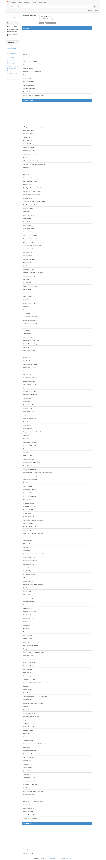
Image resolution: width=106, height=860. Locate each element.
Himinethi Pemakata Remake (31, 286)
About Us (52, 858)
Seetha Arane (26, 706)
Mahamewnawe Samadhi (30, 442)
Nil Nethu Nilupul (27, 540)
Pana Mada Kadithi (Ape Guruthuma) (33, 584)
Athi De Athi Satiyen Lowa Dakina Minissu (34, 164)
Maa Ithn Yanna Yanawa (29, 405)
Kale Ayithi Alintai (27, 337)
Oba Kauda (26, 567)
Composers (27, 2)
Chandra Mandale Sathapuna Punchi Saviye (34, 201)
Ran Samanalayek (28, 632)
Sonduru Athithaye (28, 730)
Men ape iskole (27, 500)
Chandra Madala (27, 198)
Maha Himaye (27, 439)
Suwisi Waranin (27, 760)
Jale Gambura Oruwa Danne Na (31, 316)
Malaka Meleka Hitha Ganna (30, 459)
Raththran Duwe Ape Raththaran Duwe (33, 95)
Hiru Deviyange (27, 289)
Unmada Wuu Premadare (30, 784)
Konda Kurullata (27, 371)
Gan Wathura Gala (28, 242)
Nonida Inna (26, 550)
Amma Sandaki (27, 144)
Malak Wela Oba (27, 455)
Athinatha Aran (27, 171)
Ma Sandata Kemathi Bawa (30, 394)
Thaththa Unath (27, 764)
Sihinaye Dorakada (28, 710)
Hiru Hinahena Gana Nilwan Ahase (32, 293)
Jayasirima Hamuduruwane (30, 320)
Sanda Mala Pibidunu (28, 689)
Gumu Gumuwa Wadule (29, 249)
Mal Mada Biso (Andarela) (30, 445)
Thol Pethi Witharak (28, 774)
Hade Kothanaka (27, 266)
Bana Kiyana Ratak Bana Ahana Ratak (33, 188)
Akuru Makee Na (27, 140)
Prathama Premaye (28, 598)
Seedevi (9, 70)
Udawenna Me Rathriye (29, 781)
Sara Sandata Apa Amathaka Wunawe (33, 703)
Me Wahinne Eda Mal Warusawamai (32, 493)
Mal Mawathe (26, 449)
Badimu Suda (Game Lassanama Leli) (12, 67)
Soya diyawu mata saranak (30, 733)
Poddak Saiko (10, 57)
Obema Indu (26, 577)
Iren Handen (26, 310)
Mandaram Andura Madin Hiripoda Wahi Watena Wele (37, 472)
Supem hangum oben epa (30, 750)
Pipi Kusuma (26, 594)
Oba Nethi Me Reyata (29, 574)
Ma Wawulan (26, 401)
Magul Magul (26, 435)
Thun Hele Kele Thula (29, 777)
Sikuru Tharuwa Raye (29, 713)
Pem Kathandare (11, 46)
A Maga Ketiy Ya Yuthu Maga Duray (32, 127)
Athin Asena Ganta (28, 167)
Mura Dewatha (27, 513)
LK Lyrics (12, 2)
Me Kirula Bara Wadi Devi (30, 479)
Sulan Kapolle (26, 747)
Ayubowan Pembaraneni (29, 178)
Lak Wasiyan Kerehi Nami (30, 378)
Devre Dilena (26, 211)
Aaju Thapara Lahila (28, 130)
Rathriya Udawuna (28, 649)
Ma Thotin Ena (27, 398)
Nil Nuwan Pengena (28, 544)
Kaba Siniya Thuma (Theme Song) (32, 71)
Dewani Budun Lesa (28, 215)
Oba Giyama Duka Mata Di (30, 561)
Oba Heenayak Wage (28, 564)
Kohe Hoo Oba (27, 361)
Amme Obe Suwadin (28, 147)
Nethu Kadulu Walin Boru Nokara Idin (33, 533)
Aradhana (25, 157)
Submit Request (12, 17)
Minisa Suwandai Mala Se (30, 506)
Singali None (26, 720)
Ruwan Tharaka (27, 669)
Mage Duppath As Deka (29, 418)
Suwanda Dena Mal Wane (30, 757)
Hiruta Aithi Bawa (27, 296)
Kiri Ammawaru (27, 354)
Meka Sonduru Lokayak (29, 496)
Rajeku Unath (26, 625)
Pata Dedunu (26, 588)
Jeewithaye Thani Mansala (30, 323)
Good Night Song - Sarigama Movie (32, 245)
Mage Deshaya (27, 415)
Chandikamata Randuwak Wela (31, 194)
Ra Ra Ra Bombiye (28, 618)
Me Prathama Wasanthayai (30, 489)
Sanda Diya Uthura (28, 686)
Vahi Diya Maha (27, 788)
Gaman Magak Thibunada (30, 61)
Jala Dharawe (26, 313)
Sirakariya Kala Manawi (29, 723)
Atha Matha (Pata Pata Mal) (30, 161)
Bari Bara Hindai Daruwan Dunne (32, 191)
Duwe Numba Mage (28, 228)
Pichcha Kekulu (27, 591)
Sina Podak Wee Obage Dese (31, 716)
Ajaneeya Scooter (28, 137)
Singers (20, 2)
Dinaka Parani (27, 218)
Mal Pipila (25, 452)
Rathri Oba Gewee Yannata (30, 645)
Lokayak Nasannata (28, 388)
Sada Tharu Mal (27, 672)
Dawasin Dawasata (28, 208)
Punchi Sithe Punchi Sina (29, 611)
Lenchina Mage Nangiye (29, 384)
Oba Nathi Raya (27, 571)
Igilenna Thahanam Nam (29, 303)
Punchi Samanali (27, 608)
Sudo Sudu (26, 737)
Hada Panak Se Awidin (29, 259)
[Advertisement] (57, 41)
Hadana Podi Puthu (28, 262)
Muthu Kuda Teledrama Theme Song (33, 520)
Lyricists (35, 2)
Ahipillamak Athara (28, 133)
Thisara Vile (26, 771)
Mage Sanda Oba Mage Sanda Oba (32, 432)
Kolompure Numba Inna (29, 367)
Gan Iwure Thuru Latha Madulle (31, 239)
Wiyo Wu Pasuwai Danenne (30, 815)
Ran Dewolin (26, 628)
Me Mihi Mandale (27, 486)
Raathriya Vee (27, 622)
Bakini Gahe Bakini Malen (30, 181)
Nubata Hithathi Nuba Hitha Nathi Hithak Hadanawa (36, 554)
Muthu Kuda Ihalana (28, 85)
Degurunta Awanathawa (29, 58)
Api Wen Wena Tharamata (30, 154)
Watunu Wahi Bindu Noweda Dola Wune (33, 801)
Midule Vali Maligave (28, 503)
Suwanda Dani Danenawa (30, 754)
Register (90, 10)
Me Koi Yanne (27, 483)
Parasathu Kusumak (28, 92)
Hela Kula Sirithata (28, 68)
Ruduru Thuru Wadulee (29, 662)
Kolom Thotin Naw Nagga (30, 364)
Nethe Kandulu (27, 530)
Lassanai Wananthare (29, 381)
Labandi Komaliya (11, 48)
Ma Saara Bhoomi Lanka (29, 391)
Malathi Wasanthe (28, 466)
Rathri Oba (26, 642)
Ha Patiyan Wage (27, 255)
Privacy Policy (61, 858)
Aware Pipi (26, 174)
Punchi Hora (26, 605)
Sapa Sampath (27, 699)
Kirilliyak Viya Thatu (28, 357)
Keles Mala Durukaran (29, 350)
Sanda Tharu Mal (27, 693)
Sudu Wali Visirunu (12, 73)
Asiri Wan (25, 54)
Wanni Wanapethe (28, 798)
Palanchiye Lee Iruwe (29, 581)
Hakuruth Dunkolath (28, 269)
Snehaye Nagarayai (28, 727)
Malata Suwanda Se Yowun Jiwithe (32, 462)
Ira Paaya (25, 306)
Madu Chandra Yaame (29, 411)
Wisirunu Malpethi (28, 811)
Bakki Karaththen (27, 184)
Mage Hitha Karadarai (29, 75)
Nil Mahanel (26, 537)
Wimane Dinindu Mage (29, 808)
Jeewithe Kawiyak (28, 327)
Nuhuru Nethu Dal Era (29, 557)
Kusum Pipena (27, 374)
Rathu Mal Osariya (28, 655)
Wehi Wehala (26, 805)
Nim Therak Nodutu (28, 547)
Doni (8, 50)
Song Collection (43, 2)
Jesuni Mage (26, 330)
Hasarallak (26, 279)
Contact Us (70, 858)
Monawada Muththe (28, 81)
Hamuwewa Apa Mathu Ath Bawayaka (33, 272)
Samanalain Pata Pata (29, 679)
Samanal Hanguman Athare (30, 676)
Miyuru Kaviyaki (27, 78)
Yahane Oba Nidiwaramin (30, 818)
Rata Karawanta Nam (29, 638)
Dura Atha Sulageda (28, 225)
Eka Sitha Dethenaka (28, 232)
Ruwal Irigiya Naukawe (29, 666)
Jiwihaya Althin (27, 333)
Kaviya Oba (26, 347)
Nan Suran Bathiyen (28, 523)
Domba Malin (26, 222)
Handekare (26, 65)
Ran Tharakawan (27, 635)
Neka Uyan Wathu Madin (29, 527)
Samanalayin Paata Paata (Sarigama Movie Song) (36, 683)
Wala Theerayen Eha (28, 794)
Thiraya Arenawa (27, 767)
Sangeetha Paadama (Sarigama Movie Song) (35, 696)
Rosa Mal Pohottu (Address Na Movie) (33, 659)
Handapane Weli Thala (29, 276)
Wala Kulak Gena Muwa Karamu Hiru (33, 791)
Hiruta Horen (26, 300)
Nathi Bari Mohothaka (29, 88)
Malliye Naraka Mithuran (29, 469)
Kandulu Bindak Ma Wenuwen (31, 340)
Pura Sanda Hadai (28, 615)
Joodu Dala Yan (11, 64)
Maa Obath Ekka (27, 408)
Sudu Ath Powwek (28, 740)
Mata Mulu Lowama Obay (30, 476)
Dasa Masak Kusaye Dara (30, 205)
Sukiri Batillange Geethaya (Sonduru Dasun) (34, 744)
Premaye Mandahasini (29, 601)
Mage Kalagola (27, 425)
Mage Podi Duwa (27, 428)
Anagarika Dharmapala (29, 150)
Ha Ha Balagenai (27, 252)
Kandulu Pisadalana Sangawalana (32, 344)
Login (96, 10)
